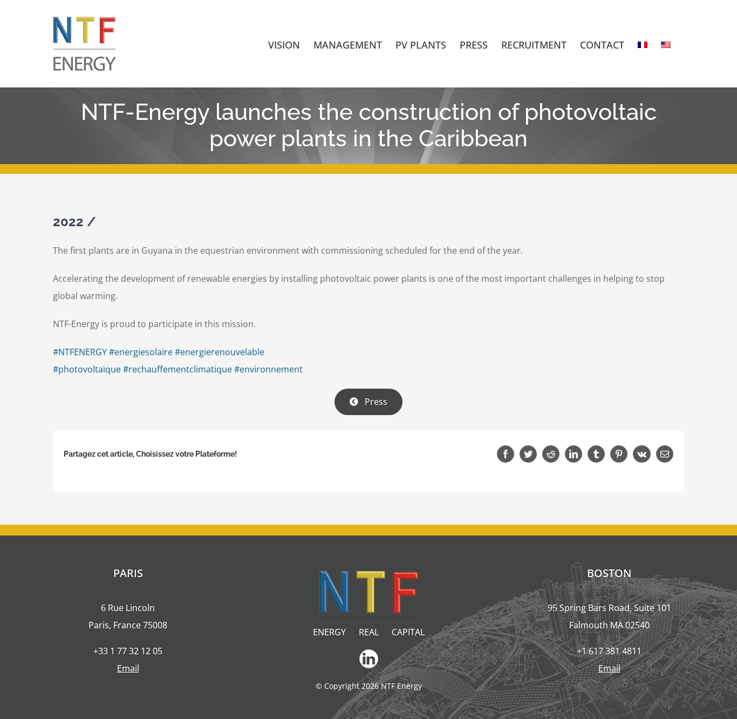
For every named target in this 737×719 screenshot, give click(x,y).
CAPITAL (408, 632)
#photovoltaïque (87, 369)
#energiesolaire (141, 352)
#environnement (268, 369)
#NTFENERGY (80, 352)
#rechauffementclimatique (177, 369)
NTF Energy (401, 686)
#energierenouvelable (219, 352)
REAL (369, 632)
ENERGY (329, 632)
